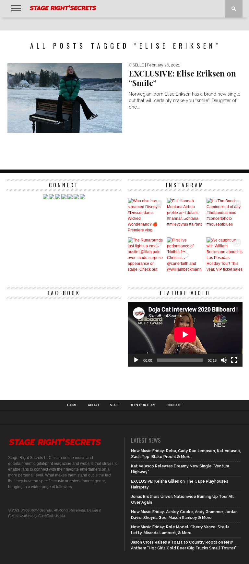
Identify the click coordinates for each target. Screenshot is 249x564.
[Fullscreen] (234, 360)
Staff (115, 405)
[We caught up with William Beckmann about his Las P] (225, 255)
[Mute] (223, 360)
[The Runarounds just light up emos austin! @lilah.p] (146, 255)
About (93, 405)
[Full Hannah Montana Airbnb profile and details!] (185, 216)
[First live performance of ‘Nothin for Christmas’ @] (185, 255)
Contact (174, 405)
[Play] (136, 360)
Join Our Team (143, 405)
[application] (185, 334)
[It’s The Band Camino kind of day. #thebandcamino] (225, 216)
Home (72, 405)
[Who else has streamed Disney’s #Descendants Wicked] (146, 216)
